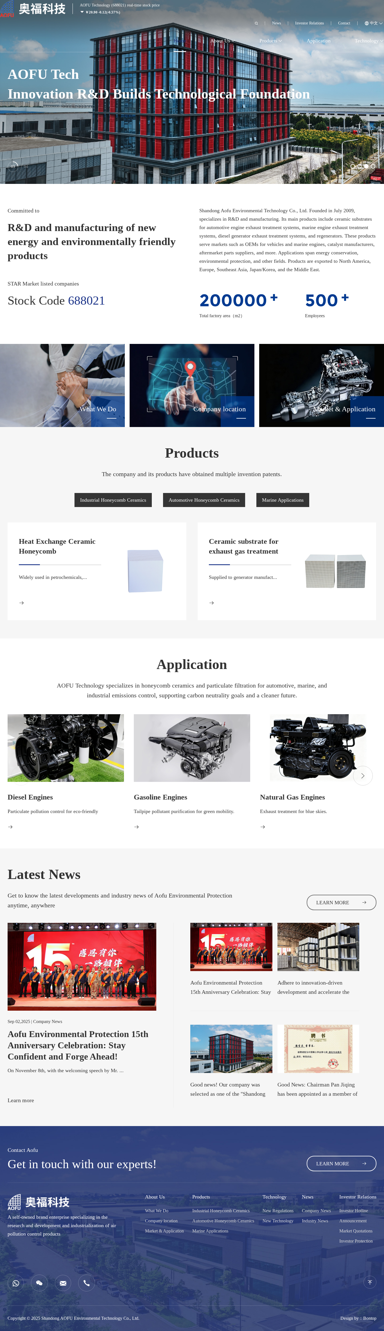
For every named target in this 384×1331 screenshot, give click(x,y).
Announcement (353, 1220)
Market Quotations (355, 1231)
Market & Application (164, 1231)
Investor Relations (309, 23)
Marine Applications (283, 500)
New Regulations (278, 1210)
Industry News (315, 1220)
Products (268, 41)
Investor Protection (356, 1241)
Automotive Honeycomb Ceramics (204, 500)
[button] (353, 166)
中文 (374, 23)
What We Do (156, 1210)
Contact (344, 23)
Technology (367, 41)
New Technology (278, 1220)
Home (180, 41)
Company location (161, 1220)
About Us (220, 41)
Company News (316, 1210)
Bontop (369, 1318)
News (276, 23)
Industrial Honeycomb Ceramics (113, 500)
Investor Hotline (353, 1210)
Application (319, 41)
